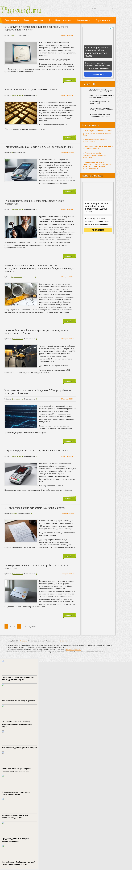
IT (49, 20)
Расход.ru (23, 641)
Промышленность (83, 20)
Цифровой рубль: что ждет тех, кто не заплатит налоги (37, 450)
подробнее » (69, 80)
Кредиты (14, 514)
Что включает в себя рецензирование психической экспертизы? (94, 155)
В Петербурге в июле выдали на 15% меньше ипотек (35, 507)
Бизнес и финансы (12, 20)
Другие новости (103, 20)
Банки (26, 20)
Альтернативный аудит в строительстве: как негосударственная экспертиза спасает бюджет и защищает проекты (97, 165)
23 (24, 626)
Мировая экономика (63, 20)
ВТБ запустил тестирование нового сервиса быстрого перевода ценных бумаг (97, 133)
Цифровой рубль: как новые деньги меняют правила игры (98, 147)
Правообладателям (73, 650)
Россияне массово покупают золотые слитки (31, 89)
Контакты (63, 641)
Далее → (34, 626)
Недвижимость (16, 277)
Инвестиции (38, 20)
